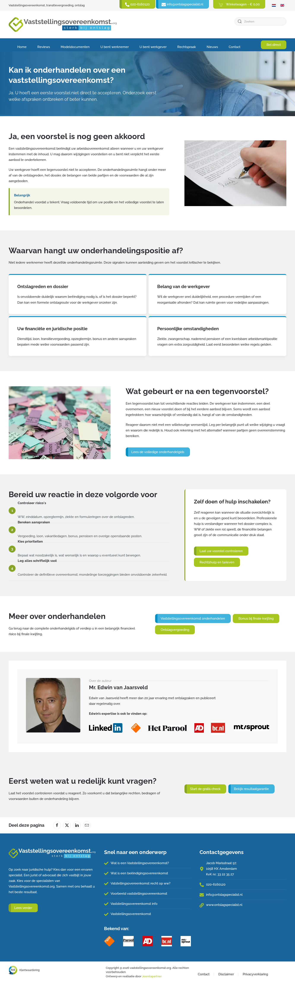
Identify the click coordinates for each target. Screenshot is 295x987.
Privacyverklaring (255, 974)
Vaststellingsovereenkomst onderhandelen (193, 618)
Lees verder (23, 908)
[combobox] (260, 21)
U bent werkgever (153, 47)
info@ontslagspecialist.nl (224, 895)
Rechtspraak (186, 47)
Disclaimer (226, 974)
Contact (234, 47)
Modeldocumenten (75, 47)
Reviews (43, 47)
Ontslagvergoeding (175, 630)
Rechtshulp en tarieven (217, 562)
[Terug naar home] (63, 24)
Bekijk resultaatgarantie (251, 789)
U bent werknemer (114, 47)
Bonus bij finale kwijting (256, 618)
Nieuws (212, 47)
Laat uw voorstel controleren (221, 551)
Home (22, 47)
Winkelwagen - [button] (242, 4)
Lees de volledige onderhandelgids (157, 452)
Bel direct (273, 45)
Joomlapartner (152, 976)
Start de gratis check (205, 789)
